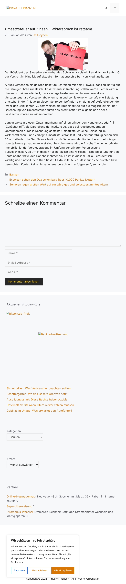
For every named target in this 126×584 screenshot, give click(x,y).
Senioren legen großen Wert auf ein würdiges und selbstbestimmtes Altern (58, 184)
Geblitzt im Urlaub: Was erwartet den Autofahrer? (39, 410)
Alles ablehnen (39, 570)
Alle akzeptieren (63, 570)
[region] (43, 556)
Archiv (11, 459)
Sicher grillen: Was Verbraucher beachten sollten (39, 388)
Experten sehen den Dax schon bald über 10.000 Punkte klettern (52, 179)
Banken (14, 174)
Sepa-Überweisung (19, 506)
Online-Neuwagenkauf (21, 496)
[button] (105, 8)
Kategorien (14, 431)
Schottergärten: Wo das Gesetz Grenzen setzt (37, 394)
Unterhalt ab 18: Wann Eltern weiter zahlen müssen (40, 405)
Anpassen (19, 570)
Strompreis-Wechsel (20, 512)
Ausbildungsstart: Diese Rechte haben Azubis (37, 399)
